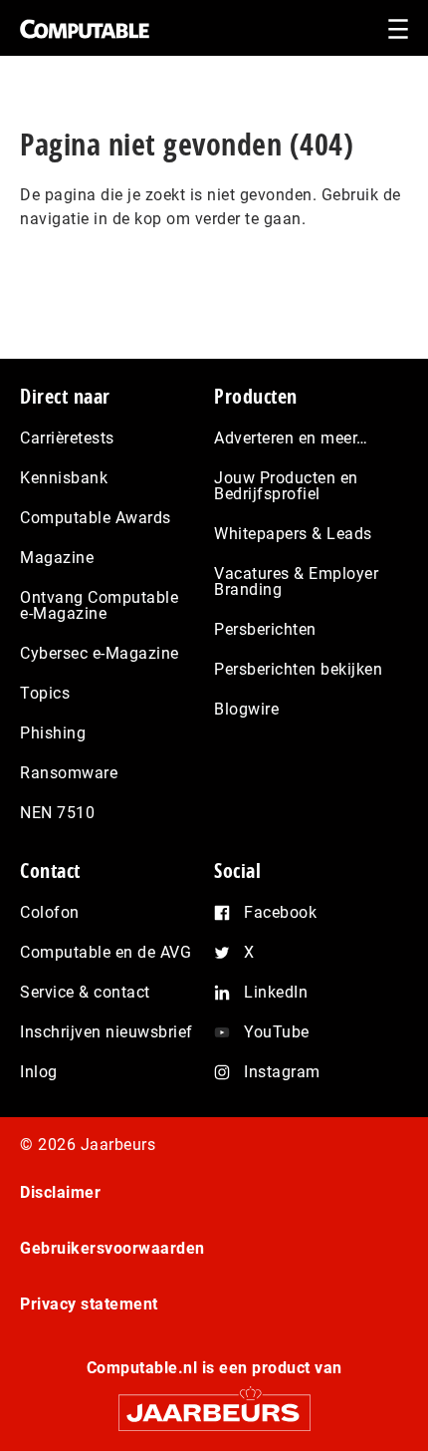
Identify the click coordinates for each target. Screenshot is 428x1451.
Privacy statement (89, 1304)
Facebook (280, 912)
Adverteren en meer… (291, 438)
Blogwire (246, 709)
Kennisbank (63, 477)
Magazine (57, 557)
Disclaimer (60, 1192)
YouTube (277, 1031)
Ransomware (68, 772)
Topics (45, 693)
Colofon (50, 912)
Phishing (53, 733)
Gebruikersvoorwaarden (112, 1248)
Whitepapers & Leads (293, 533)
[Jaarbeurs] (214, 1403)
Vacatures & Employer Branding (296, 581)
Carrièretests (67, 438)
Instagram (282, 1071)
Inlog (39, 1071)
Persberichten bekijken (298, 669)
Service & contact (85, 992)
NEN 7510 (57, 812)
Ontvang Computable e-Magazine (99, 605)
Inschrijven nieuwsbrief (106, 1031)
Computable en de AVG (105, 952)
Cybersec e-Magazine (99, 653)
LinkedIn (276, 992)
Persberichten (265, 629)
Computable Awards (95, 517)
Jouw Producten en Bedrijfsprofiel (286, 485)
